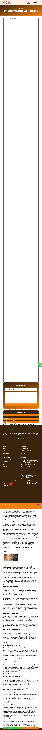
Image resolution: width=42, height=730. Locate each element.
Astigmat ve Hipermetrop (10, 420)
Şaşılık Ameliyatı (6, 466)
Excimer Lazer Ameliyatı (7, 459)
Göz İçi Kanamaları (6, 461)
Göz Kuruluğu (8, 416)
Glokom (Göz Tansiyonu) (26, 450)
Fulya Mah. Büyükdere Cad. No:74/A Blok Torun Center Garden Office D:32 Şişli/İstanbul (31, 461)
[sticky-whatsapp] (40, 365)
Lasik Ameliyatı (8, 422)
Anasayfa (4, 448)
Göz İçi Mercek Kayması (10, 415)
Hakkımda (5, 451)
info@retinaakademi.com (29, 464)
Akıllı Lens (4, 464)
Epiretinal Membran (25, 448)
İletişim (4, 450)
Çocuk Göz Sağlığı (9, 418)
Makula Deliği (23, 451)
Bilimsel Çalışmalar (6, 453)
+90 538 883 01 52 (27, 466)
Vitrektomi (23, 455)
